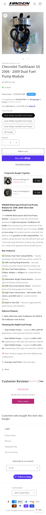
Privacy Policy (10, 435)
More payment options (23, 164)
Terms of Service (11, 452)
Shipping (4, 102)
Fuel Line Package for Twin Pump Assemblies (22, 191)
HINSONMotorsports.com (19, 510)
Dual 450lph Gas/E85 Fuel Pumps (18, 121)
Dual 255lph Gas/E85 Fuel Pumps (18, 115)
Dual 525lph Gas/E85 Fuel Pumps (18, 126)
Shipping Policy (11, 447)
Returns (8, 441)
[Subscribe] (37, 468)
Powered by (33, 381)
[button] (5, 4)
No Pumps (8, 132)
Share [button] (7, 369)
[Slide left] (17, 58)
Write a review (23, 401)
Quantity (5, 138)
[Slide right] (28, 58)
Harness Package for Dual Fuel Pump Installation (22, 179)
